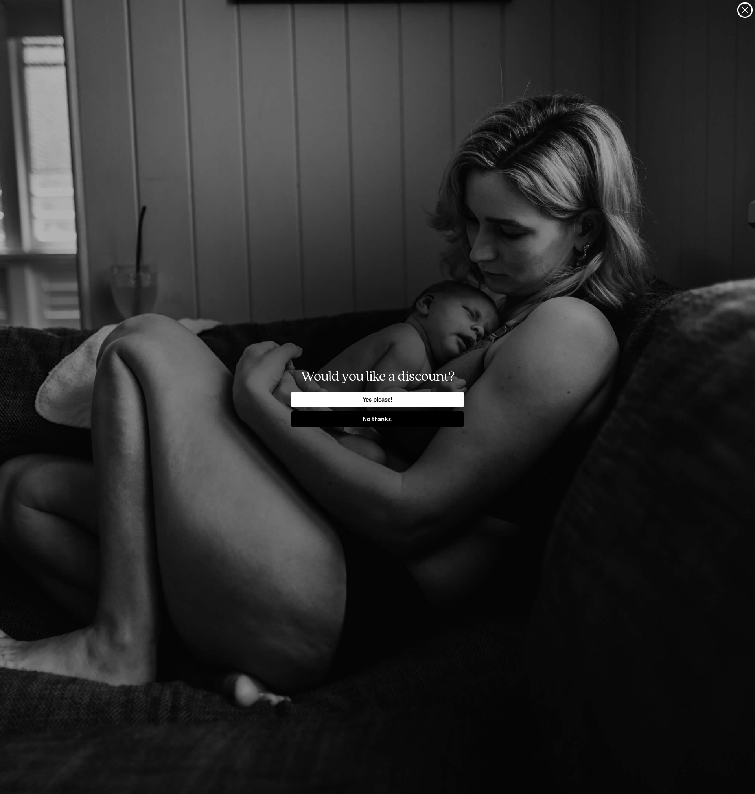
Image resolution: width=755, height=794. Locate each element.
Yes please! (377, 399)
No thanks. (378, 419)
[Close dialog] (745, 10)
